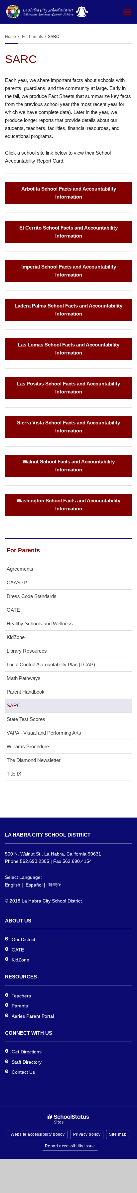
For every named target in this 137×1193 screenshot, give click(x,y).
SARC (14, 705)
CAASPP (17, 582)
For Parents (32, 36)
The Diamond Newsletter (34, 760)
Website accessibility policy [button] (38, 1134)
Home (10, 36)
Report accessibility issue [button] (70, 1146)
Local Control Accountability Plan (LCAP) (51, 664)
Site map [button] (117, 1134)
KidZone (16, 637)
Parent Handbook (26, 692)
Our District (23, 939)
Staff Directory (27, 1062)
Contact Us (23, 1072)
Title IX (14, 774)
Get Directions (27, 1051)
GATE (13, 610)
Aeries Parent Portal (33, 1016)
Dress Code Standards (32, 596)
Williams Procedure (28, 746)
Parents (20, 1005)
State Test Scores (26, 719)
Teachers (21, 995)
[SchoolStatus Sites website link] (68, 1119)
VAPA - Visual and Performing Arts (44, 733)
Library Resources (27, 651)
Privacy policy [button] (86, 1134)
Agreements (20, 569)
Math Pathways (24, 678)
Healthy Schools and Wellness (40, 623)
